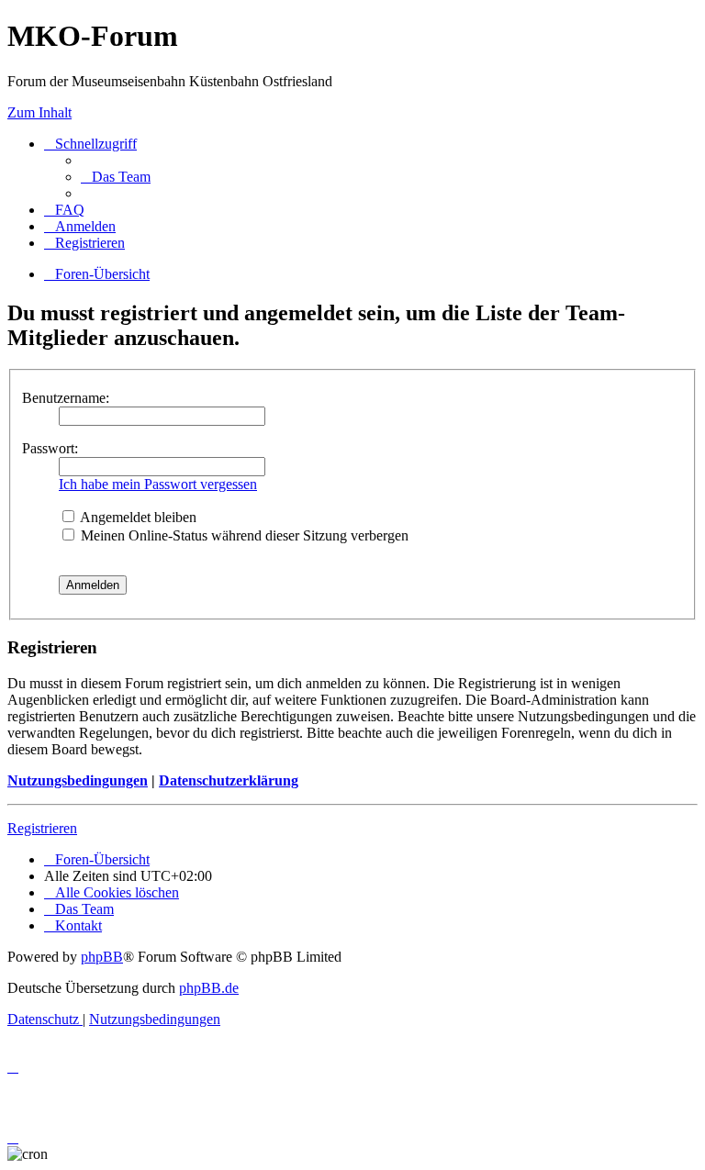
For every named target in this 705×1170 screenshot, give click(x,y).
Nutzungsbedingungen (77, 780)
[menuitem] (116, 176)
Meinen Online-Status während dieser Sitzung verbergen (242, 535)
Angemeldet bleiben (136, 517)
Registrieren (42, 828)
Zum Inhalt (39, 112)
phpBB (102, 956)
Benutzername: (65, 398)
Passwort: (50, 448)
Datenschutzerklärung (228, 780)
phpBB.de (209, 988)
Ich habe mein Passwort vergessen (158, 484)
